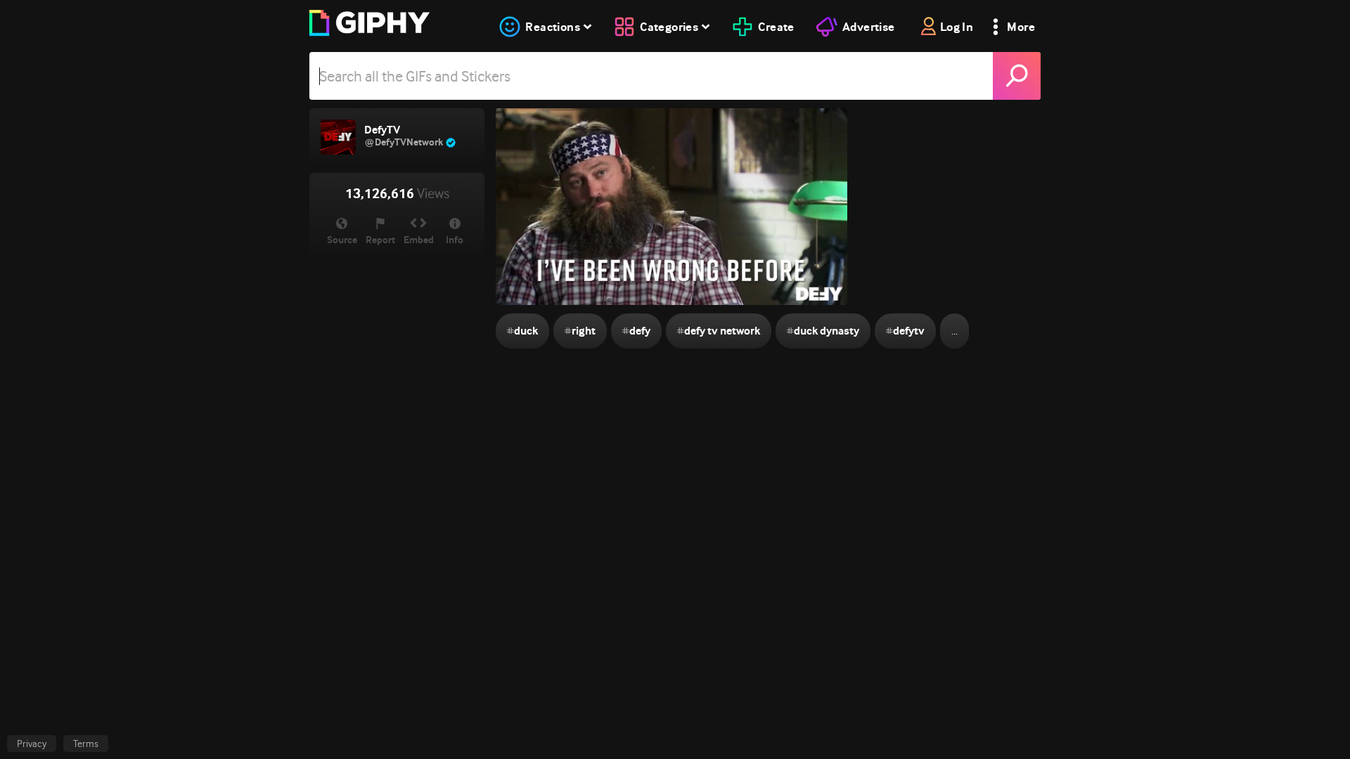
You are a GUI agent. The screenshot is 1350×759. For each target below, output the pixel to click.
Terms (85, 743)
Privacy (31, 743)
